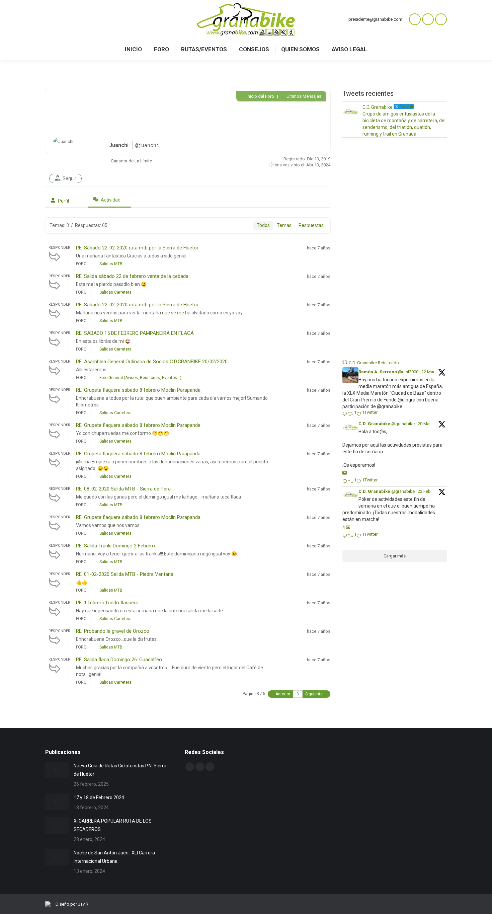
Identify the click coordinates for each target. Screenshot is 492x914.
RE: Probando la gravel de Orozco (112, 631)
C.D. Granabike (374, 423)
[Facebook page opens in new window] (428, 19)
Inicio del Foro (260, 96)
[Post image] (57, 770)
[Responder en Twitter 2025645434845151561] (345, 536)
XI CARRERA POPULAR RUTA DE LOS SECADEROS (113, 825)
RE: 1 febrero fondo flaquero (107, 603)
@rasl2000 (408, 371)
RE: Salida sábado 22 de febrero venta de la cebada (132, 276)
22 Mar (427, 371)
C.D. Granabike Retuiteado (374, 362)
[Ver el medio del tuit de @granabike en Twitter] (344, 473)
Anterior (282, 694)
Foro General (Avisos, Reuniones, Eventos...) (140, 377)
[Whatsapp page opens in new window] (415, 19)
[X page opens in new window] (441, 19)
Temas (284, 225)
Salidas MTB (110, 263)
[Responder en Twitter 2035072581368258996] (345, 481)
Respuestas (311, 225)
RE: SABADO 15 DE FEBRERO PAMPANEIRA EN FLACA (135, 333)
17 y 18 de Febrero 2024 (99, 797)
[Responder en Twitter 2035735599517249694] (345, 414)
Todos (263, 225)
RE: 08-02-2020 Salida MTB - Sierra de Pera (123, 489)
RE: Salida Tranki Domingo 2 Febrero (115, 546)
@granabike (403, 423)
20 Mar (424, 423)
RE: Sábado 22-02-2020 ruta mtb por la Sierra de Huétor (137, 248)
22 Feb (424, 491)
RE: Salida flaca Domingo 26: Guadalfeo (119, 660)
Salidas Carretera (115, 292)
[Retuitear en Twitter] (345, 362)
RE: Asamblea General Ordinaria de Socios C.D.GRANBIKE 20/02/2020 (152, 362)
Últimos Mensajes (303, 96)
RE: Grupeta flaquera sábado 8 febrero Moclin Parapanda (138, 390)
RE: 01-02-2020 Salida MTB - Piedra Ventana (124, 574)
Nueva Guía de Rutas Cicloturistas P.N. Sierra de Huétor (120, 770)
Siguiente (314, 694)
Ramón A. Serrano (377, 371)
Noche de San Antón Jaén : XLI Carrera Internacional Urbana (114, 857)
